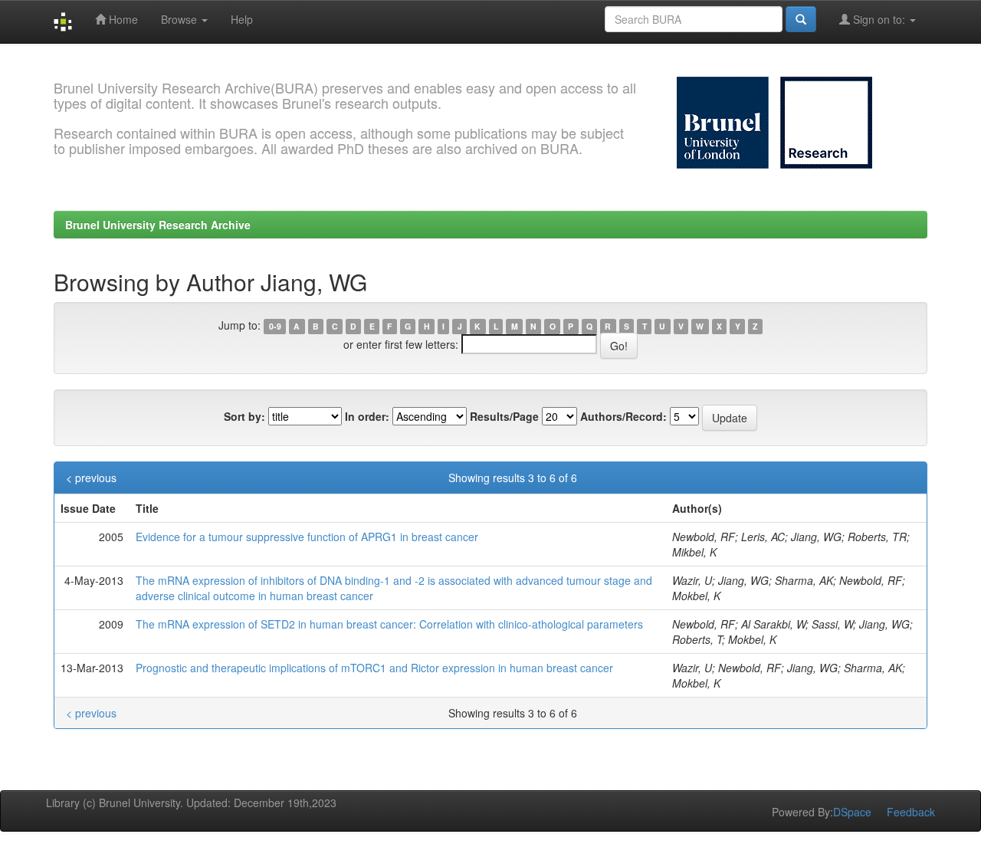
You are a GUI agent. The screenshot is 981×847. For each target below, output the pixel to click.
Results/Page (504, 416)
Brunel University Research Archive (158, 224)
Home (122, 19)
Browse (180, 19)
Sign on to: (879, 19)
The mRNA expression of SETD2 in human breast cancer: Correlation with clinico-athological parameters (389, 624)
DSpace (852, 811)
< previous (91, 477)
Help (242, 19)
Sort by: (244, 416)
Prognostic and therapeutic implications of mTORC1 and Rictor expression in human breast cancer (374, 667)
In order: (367, 416)
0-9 (275, 326)
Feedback (911, 811)
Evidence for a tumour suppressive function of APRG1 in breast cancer (307, 536)
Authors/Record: (623, 416)
